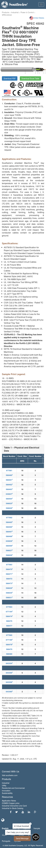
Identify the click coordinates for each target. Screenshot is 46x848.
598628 (9, 555)
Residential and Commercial (13, 788)
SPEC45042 (7, 15)
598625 (9, 503)
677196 (9, 639)
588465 (9, 522)
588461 (9, 480)
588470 (9, 569)
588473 (9, 583)
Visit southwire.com (10, 775)
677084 (9, 607)
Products (5, 12)
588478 (9, 644)
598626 (9, 508)
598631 (9, 597)
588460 (9, 475)
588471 (9, 574)
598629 (9, 588)
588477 (9, 625)
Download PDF (10, 78)
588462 (9, 484)
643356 (9, 672)
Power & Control (27, 12)
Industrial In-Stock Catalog (12, 808)
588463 (9, 489)
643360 (9, 691)
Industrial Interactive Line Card (14, 805)
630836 (9, 541)
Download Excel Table (30, 78)
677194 (9, 611)
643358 (9, 682)
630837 (9, 494)
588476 (9, 621)
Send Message (22, 838)
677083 (9, 564)
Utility (4, 785)
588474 (9, 616)
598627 (9, 550)
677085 (9, 635)
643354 (9, 663)
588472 (9, 578)
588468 (9, 536)
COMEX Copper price (10, 803)
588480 (9, 654)
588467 (9, 531)
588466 (9, 527)
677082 (9, 517)
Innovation (6, 790)
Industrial (15, 12)
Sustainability (7, 793)
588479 (9, 649)
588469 (9, 545)
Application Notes (9, 800)
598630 (9, 592)
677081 (9, 470)
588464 (9, 498)
